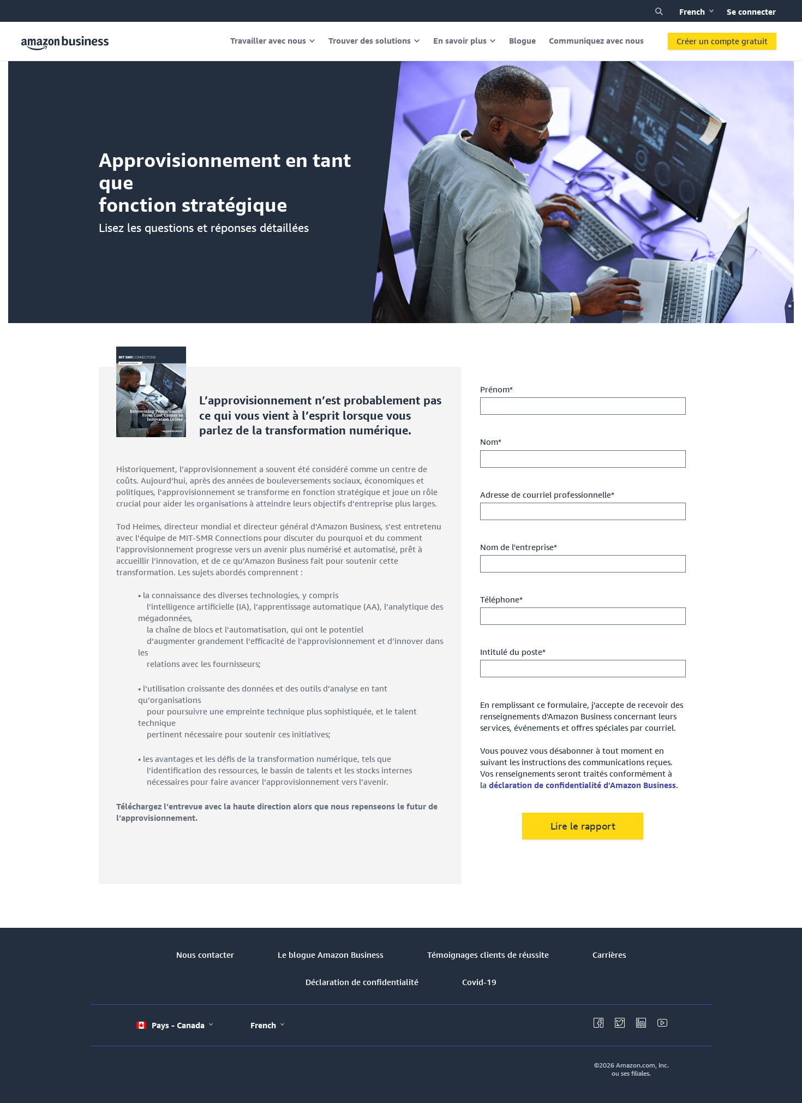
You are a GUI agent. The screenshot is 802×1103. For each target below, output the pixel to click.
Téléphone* (501, 599)
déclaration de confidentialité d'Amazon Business (582, 785)
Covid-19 (479, 982)
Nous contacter (205, 954)
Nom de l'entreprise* (518, 547)
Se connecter (751, 11)
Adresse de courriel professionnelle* (547, 494)
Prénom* (496, 389)
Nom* (490, 441)
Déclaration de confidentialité (362, 982)
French (693, 11)
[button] (659, 11)
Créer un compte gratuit (722, 41)
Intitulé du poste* (513, 652)
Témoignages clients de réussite (488, 954)
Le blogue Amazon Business (331, 954)
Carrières (609, 954)
